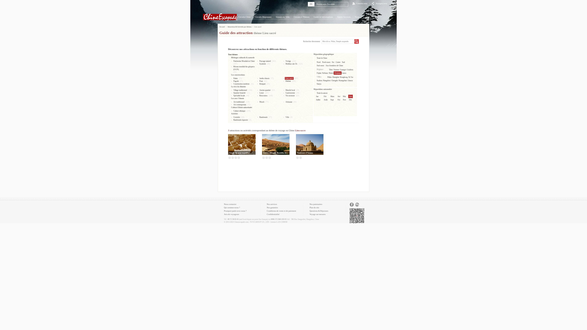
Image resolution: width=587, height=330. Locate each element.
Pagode (236, 81)
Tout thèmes (233, 54)
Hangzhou (326, 80)
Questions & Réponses (319, 211)
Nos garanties (272, 207)
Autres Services (344, 17)
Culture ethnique (239, 111)
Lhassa (350, 80)
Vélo (287, 117)
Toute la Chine (322, 58)
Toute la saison (322, 93)
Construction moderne (241, 84)
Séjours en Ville (283, 17)
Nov (344, 100)
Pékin (329, 77)
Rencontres (263, 96)
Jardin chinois (264, 78)
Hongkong (344, 77)
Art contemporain (239, 105)
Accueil (222, 27)
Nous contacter (230, 204)
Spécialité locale (239, 96)
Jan (317, 96)
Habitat (288, 81)
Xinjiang (337, 73)
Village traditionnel (240, 90)
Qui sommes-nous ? (232, 207)
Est (333, 62)
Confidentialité (273, 214)
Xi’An (350, 77)
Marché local (290, 90)
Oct (339, 100)
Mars (332, 96)
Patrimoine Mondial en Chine (244, 61)
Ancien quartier (265, 90)
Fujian (319, 73)
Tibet (331, 70)
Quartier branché (239, 93)
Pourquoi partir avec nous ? (235, 211)
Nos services (272, 204)
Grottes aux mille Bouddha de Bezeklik (275, 153)
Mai (344, 96)
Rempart (262, 84)
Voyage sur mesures (318, 214)
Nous (357, 17)
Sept (332, 100)
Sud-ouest (320, 65)
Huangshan (343, 80)
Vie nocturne (290, 96)
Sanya (319, 84)
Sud (343, 62)
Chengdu (334, 80)
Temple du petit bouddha (239, 153)
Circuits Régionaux (263, 17)
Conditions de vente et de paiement (281, 211)
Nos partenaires (316, 204)
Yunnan (336, 70)
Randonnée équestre (240, 120)
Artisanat (289, 102)
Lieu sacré (289, 78)
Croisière (236, 117)
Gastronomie (290, 93)
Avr (339, 96)
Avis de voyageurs (231, 214)
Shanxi (331, 73)
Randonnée (263, 117)
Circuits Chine (244, 17)
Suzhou (319, 80)
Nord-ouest (326, 62)
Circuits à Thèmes (301, 17)
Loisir (261, 93)
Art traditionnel (238, 102)
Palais (235, 78)
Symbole (262, 64)
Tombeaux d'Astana (305, 153)
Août (325, 100)
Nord (319, 62)
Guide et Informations (323, 17)
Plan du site (314, 207)
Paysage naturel (265, 61)
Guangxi (343, 70)
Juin (350, 96)
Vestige (288, 61)
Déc (350, 100)
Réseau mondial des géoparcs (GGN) (244, 68)
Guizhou (350, 70)
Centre (338, 62)
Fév (325, 96)
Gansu (343, 73)
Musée (261, 102)
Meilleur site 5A (291, 64)
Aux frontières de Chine (334, 65)
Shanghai (335, 77)
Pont (261, 81)
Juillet (318, 100)
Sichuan (325, 73)
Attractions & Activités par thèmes (239, 27)
